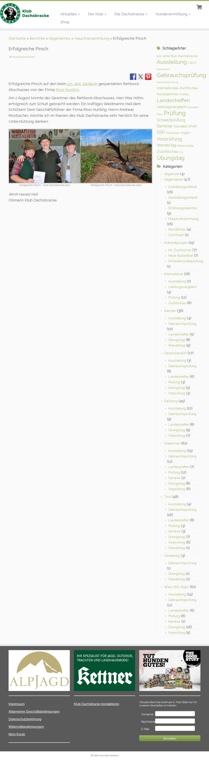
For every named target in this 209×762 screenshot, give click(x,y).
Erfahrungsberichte (182, 208)
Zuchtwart (176, 235)
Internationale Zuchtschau (177, 88)
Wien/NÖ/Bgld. (176, 587)
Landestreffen (173, 100)
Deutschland (163, 69)
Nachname (148, 721)
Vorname (147, 714)
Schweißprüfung (171, 120)
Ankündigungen (176, 243)
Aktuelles (69, 14)
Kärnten (170, 311)
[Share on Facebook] (133, 76)
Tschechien (173, 132)
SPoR (192, 126)
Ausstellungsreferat (183, 197)
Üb (181, 152)
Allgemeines (59, 38)
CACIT (192, 63)
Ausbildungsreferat (182, 187)
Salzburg (171, 401)
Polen (160, 114)
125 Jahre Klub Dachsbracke (177, 56)
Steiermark (172, 443)
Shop (65, 22)
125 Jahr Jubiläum (82, 84)
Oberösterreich (175, 353)
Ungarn (185, 132)
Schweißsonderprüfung (185, 261)
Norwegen (193, 107)
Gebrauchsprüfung (181, 75)
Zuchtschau (168, 151)
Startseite (17, 38)
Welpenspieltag (185, 145)
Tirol (167, 497)
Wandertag (166, 145)
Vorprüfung (169, 139)
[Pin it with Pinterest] (148, 76)
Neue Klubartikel (180, 256)
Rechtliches (177, 229)
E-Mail (145, 729)
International (173, 274)
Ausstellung (172, 62)
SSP (161, 132)
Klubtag (184, 94)
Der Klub (96, 14)
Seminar (164, 126)
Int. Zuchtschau (179, 250)
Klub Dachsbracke (108, 755)
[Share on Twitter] (140, 76)
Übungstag (171, 158)
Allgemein (171, 174)
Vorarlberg (172, 556)
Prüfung (175, 113)
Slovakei (180, 126)
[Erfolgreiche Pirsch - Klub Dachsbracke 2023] (45, 156)
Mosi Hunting (67, 90)
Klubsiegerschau (167, 94)
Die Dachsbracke (130, 14)
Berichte (37, 38)
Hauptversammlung (91, 38)
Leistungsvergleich (172, 107)
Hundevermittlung (172, 14)
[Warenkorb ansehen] (199, 6)
